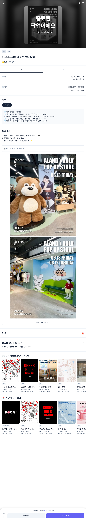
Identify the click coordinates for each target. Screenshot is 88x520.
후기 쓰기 (65, 516)
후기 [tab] (64, 69)
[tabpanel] (43, 261)
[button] (11, 376)
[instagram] (83, 333)
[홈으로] (83, 3)
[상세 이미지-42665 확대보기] (43, 277)
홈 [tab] (21, 69)
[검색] (78, 3)
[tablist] (43, 69)
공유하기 (26, 516)
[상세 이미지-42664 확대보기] (43, 195)
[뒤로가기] (3, 3)
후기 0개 (11, 62)
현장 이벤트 (7, 105)
